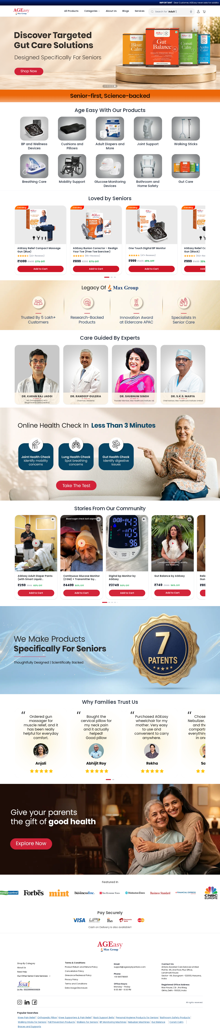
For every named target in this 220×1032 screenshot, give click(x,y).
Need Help (22, 971)
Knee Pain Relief (27, 1017)
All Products (71, 11)
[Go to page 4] (115, 602)
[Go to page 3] (115, 277)
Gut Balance (158, 1022)
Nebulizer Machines (139, 1022)
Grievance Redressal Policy (78, 975)
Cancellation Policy (74, 971)
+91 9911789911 (121, 976)
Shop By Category (26, 963)
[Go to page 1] (106, 277)
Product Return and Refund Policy (81, 967)
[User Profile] (198, 11)
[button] (105, 86)
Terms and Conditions (76, 983)
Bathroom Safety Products (175, 1017)
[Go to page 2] (112, 277)
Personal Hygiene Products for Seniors (137, 1017)
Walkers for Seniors (87, 1022)
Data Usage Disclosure (76, 987)
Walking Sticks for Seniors (32, 1022)
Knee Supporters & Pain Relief (75, 1017)
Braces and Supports (29, 1026)
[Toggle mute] (53, 519)
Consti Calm (176, 1022)
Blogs (125, 11)
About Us (111, 11)
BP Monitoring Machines (113, 1022)
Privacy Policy (71, 979)
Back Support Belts (103, 1017)
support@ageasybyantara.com (130, 967)
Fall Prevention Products (61, 1022)
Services (139, 11)
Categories (90, 11)
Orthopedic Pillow (47, 1017)
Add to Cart (40, 268)
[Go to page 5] (117, 602)
